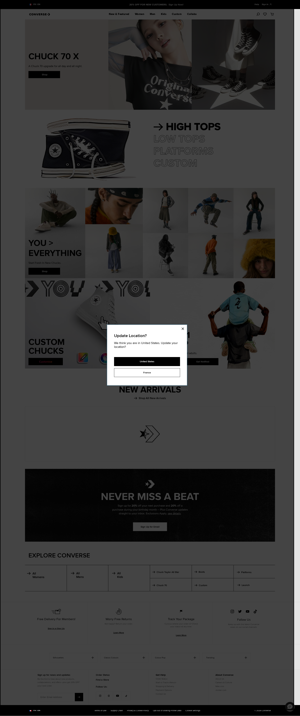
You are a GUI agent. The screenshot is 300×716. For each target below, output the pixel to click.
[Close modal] (184, 328)
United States (147, 361)
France (147, 372)
